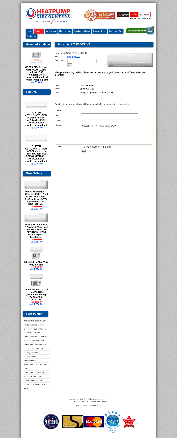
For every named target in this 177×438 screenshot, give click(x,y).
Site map (103, 399)
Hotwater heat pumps (33, 376)
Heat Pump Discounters (89, 399)
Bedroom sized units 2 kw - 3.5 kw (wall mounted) (36, 331)
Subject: (59, 125)
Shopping (39, 31)
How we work (65, 31)
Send (83, 151)
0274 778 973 (87, 89)
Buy (69, 65)
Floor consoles (30, 360)
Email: (57, 92)
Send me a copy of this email (97, 147)
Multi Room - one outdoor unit (35, 366)
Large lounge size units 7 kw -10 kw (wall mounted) (36, 346)
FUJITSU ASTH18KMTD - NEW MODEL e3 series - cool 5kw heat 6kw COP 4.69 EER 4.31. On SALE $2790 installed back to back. (36, 153)
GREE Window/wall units (34, 380)
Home (29, 31)
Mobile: (57, 89)
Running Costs (99, 31)
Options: (59, 147)
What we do (51, 31)
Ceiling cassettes (31, 352)
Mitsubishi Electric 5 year (35, 321)
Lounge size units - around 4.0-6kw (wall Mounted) (35, 339)
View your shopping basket (68, 72)
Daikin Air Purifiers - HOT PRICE (35, 386)
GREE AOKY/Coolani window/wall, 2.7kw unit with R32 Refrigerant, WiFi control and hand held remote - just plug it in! (36, 73)
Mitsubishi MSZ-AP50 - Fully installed (36, 263)
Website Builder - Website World (88, 406)
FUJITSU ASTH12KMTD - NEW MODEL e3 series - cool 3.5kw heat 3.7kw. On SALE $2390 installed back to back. (36, 119)
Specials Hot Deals (82, 31)
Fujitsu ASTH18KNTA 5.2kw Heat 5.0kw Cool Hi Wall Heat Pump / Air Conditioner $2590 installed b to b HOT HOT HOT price (36, 198)
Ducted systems (31, 356)
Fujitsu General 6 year (34, 325)
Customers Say (115, 31)
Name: (58, 111)
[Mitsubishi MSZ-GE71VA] (129, 67)
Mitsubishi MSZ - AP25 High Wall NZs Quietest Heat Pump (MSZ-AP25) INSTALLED (36, 294)
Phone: (57, 85)
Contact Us (31, 36)
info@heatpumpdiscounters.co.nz (96, 92)
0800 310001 (86, 85)
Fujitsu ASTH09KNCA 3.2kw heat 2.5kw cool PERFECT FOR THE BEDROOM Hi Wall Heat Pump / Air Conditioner (36, 231)
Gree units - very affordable (36, 372)
